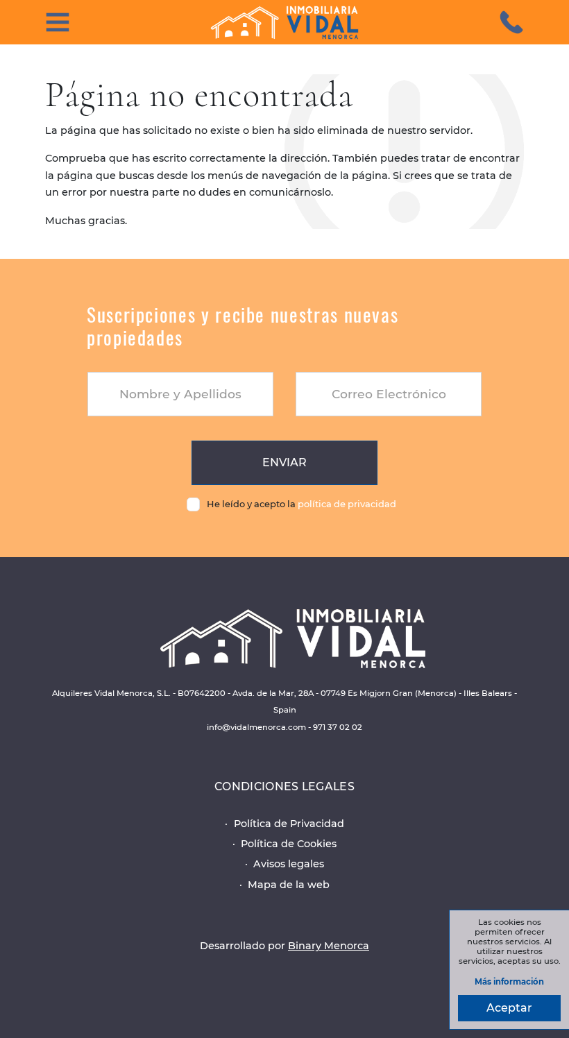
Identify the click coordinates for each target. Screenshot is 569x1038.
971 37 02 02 (337, 727)
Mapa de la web (289, 884)
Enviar (284, 462)
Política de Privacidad (289, 823)
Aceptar (509, 1007)
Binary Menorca (328, 945)
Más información (509, 982)
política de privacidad (347, 503)
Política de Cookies (289, 843)
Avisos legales (288, 864)
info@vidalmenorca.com (256, 727)
